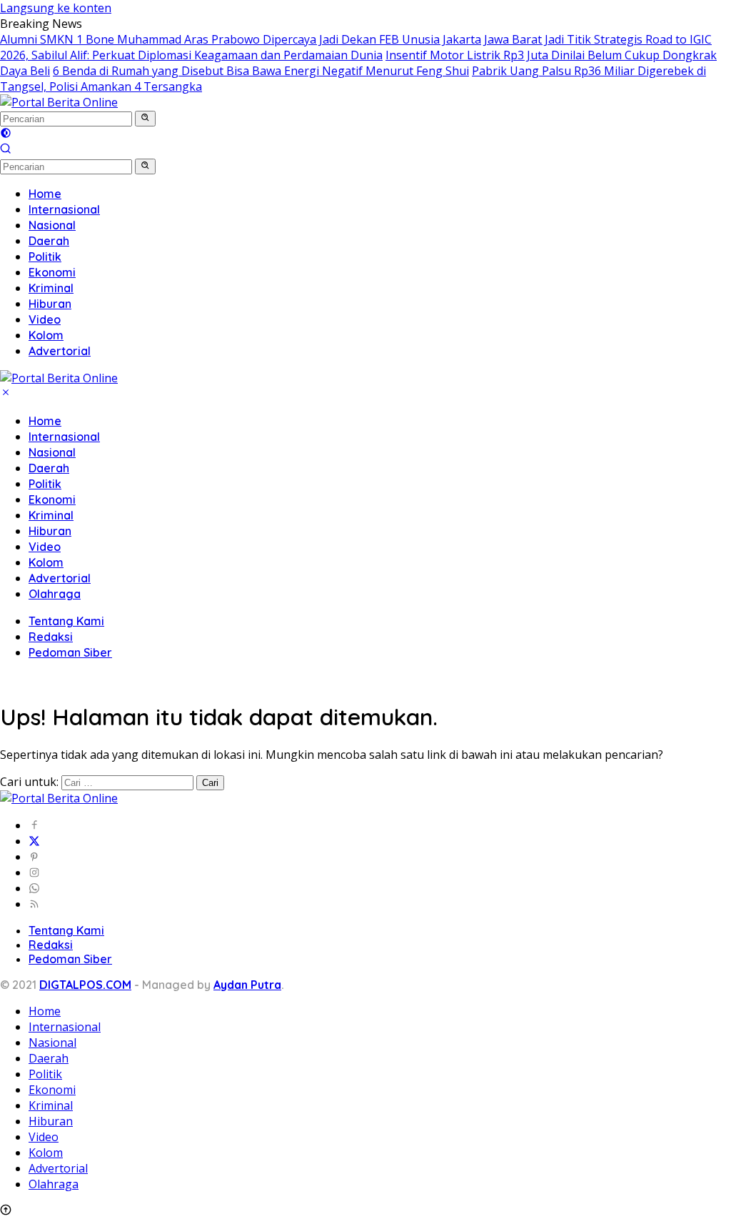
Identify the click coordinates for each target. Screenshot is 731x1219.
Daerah (49, 468)
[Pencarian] (5, 150)
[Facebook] (34, 825)
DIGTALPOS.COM (85, 984)
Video (45, 546)
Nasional (52, 452)
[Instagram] (34, 872)
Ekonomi (52, 499)
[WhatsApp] (34, 888)
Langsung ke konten (55, 8)
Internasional (64, 436)
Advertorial (60, 578)
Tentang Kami (66, 621)
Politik (45, 484)
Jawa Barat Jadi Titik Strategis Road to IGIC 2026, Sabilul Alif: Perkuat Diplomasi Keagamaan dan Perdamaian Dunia (356, 47)
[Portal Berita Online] (59, 102)
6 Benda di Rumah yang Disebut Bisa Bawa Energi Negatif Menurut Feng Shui (261, 71)
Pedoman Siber (70, 652)
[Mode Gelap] (5, 134)
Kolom (46, 562)
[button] (145, 118)
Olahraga (55, 594)
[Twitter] (34, 841)
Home (45, 421)
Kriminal (51, 515)
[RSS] (34, 904)
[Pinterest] (34, 857)
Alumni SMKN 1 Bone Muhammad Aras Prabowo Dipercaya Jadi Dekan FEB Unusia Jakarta (240, 39)
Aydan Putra (247, 984)
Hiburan (50, 531)
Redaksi (51, 637)
